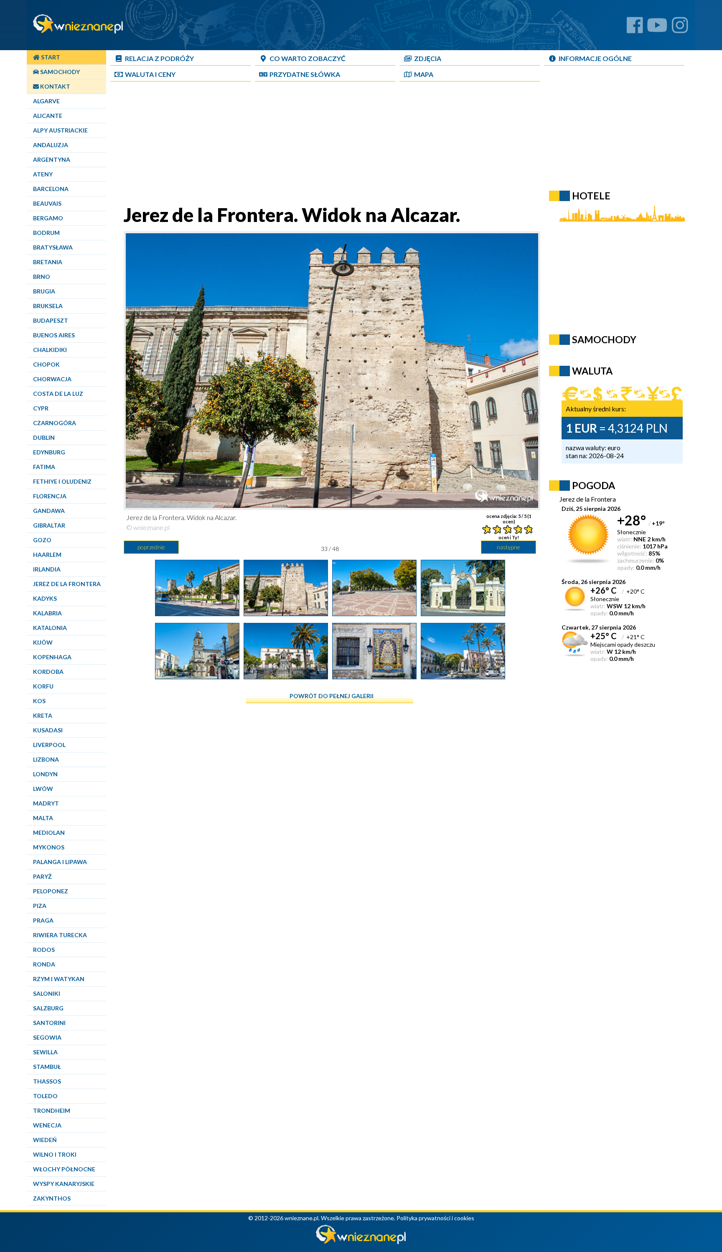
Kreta (42, 715)
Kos (39, 700)
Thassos (47, 1081)
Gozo (42, 539)
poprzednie (151, 547)
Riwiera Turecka (60, 934)
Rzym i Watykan (58, 978)
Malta (43, 817)
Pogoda (593, 485)
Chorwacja (52, 378)
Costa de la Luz (58, 393)
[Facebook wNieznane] (635, 28)
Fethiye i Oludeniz (62, 481)
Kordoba (48, 671)
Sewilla (45, 1052)
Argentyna (51, 159)
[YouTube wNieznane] (657, 28)
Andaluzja (50, 144)
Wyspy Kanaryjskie (63, 1183)
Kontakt (54, 86)
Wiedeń (45, 1139)
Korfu (43, 686)
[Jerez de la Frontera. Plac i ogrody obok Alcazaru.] (374, 613)
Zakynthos (52, 1198)
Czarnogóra (54, 422)
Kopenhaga (52, 656)
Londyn (45, 774)
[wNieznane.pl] (361, 1241)
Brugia (44, 291)
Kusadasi (48, 730)
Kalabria (47, 613)
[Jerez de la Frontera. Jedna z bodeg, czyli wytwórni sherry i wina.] (463, 613)
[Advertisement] (329, 144)
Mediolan (49, 832)
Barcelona (51, 188)
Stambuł (47, 1066)
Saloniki (46, 993)
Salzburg (48, 1008)
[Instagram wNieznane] (680, 28)
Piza (39, 905)
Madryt (46, 803)
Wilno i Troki (54, 1154)
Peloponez (50, 891)
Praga (43, 920)
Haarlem (47, 554)
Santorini (49, 1022)
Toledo (45, 1095)
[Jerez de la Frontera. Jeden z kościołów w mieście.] (197, 676)
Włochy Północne (64, 1169)
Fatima (44, 466)
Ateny (43, 174)
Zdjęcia (427, 58)
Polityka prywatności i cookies (435, 1217)
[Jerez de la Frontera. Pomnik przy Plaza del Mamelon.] (463, 676)
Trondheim (51, 1110)
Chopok (46, 364)
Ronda (44, 964)
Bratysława (53, 247)
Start (50, 57)
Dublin (44, 437)
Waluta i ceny (150, 74)
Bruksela (48, 305)
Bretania (47, 261)
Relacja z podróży (159, 58)
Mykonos (48, 847)
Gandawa (49, 510)
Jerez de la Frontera (67, 583)
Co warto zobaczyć (307, 58)
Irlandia (47, 569)
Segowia (47, 1037)
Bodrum (46, 232)
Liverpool (49, 744)
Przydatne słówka (304, 74)
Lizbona (46, 759)
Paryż (42, 876)
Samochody (59, 71)
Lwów (43, 788)
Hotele (591, 195)
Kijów (43, 642)
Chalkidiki (50, 349)
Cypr (40, 408)
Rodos (44, 949)
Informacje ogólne (595, 58)
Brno (41, 276)
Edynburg (49, 452)
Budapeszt (50, 320)
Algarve (46, 101)
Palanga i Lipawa (60, 861)
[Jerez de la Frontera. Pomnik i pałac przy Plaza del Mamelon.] (286, 676)
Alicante (47, 115)
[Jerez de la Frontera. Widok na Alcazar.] (197, 613)
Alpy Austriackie (60, 130)
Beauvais (47, 203)
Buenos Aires (54, 335)
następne (508, 547)
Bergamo (48, 218)
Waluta (592, 371)
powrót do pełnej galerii (332, 695)
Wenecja (47, 1125)
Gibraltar (49, 525)
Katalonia (50, 627)
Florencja (49, 496)
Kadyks (45, 598)
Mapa (423, 74)
